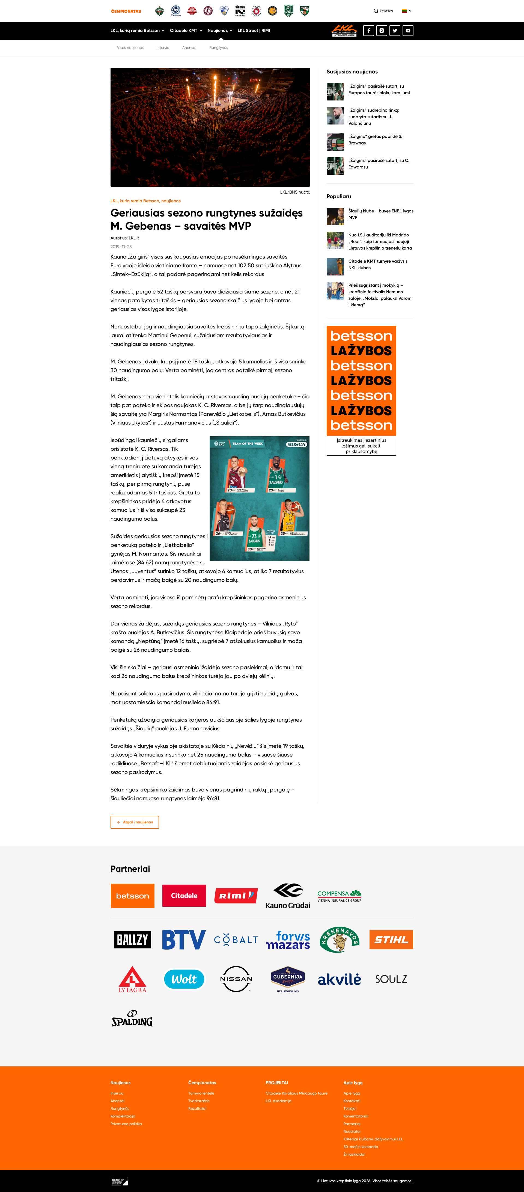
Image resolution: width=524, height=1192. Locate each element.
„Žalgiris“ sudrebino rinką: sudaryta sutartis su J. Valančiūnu (374, 117)
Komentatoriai (356, 1116)
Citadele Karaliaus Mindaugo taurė (296, 1093)
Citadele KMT (183, 30)
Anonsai (189, 47)
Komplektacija (123, 1116)
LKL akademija (278, 1101)
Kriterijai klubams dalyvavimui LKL (373, 1139)
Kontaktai (352, 1101)
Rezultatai (197, 1108)
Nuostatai (352, 1131)
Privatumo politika (126, 1124)
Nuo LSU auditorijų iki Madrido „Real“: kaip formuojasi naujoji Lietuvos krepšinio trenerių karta (380, 241)
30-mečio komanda (361, 1146)
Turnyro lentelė (201, 1093)
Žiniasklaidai (354, 1154)
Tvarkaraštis (198, 1101)
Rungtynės (218, 47)
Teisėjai (350, 1108)
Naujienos (218, 30)
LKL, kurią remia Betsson (135, 30)
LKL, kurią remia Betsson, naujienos (146, 200)
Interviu (163, 47)
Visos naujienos (130, 47)
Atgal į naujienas (138, 822)
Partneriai (352, 1124)
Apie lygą (352, 1093)
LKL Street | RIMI (254, 30)
